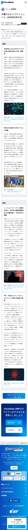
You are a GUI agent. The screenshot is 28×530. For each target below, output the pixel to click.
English (15, 500)
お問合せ (11, 430)
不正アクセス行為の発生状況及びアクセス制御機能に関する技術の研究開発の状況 (14, 119)
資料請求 (11, 422)
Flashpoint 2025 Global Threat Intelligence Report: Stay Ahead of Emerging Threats (14, 286)
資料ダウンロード (16, 526)
